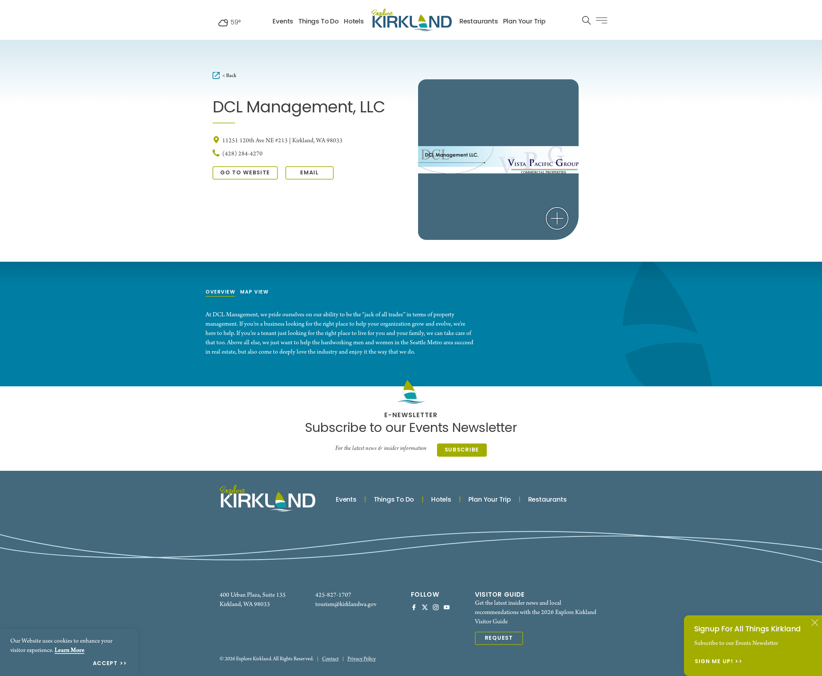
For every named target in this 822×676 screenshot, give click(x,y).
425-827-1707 (333, 595)
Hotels (354, 21)
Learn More (69, 650)
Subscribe (462, 450)
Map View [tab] (254, 292)
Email (309, 173)
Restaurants (478, 21)
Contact (330, 659)
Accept (105, 664)
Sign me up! (714, 662)
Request (499, 638)
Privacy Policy (361, 659)
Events (283, 21)
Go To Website (245, 173)
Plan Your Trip (524, 21)
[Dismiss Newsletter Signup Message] (815, 622)
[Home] (412, 20)
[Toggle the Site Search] (586, 19)
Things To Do (318, 21)
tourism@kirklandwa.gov (345, 605)
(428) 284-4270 (242, 154)
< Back (229, 75)
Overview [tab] (220, 292)
